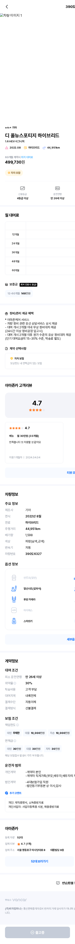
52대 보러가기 (39, 861)
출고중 (40, 932)
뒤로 (7, 7)
